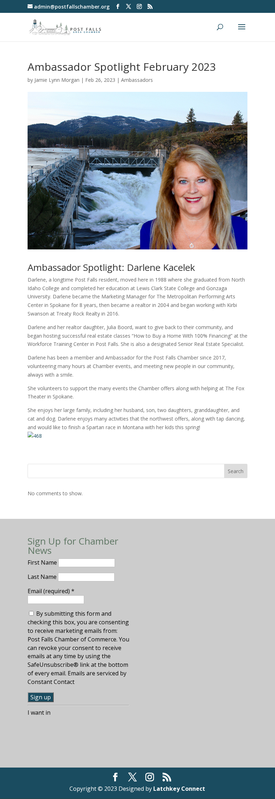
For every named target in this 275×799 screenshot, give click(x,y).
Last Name (43, 577)
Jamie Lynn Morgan (56, 79)
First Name (43, 562)
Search (235, 471)
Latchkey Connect (179, 789)
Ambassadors (137, 79)
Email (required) (51, 591)
